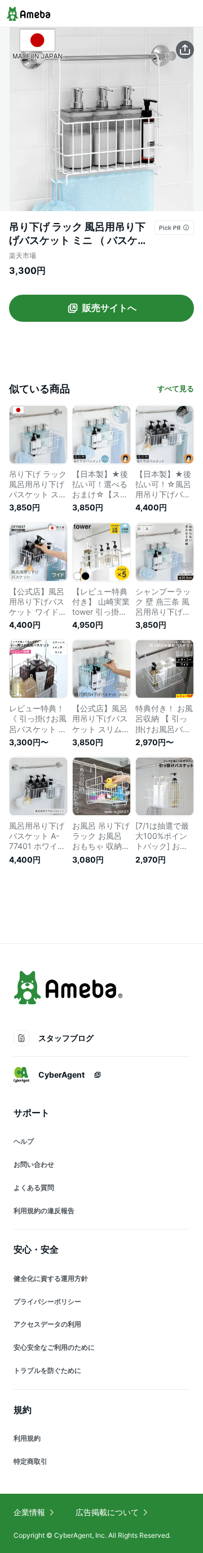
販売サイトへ (109, 307)
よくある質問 (34, 1187)
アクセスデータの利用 (47, 1324)
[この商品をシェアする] (185, 50)
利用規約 (27, 1438)
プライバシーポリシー (47, 1301)
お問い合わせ (34, 1164)
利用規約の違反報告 (44, 1210)
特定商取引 (30, 1461)
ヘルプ (24, 1141)
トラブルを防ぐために (47, 1370)
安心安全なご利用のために (54, 1347)
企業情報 (29, 1512)
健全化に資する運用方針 (51, 1278)
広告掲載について (107, 1512)
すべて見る (175, 388)
